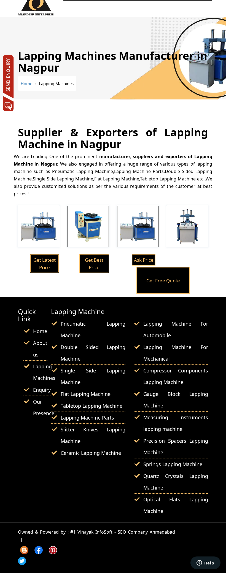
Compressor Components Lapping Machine (175, 376)
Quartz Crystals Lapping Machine (175, 482)
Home (26, 83)
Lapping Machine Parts (87, 417)
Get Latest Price (44, 264)
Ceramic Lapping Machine (91, 453)
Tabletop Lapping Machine (91, 405)
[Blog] (24, 552)
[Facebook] (38, 552)
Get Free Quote (163, 280)
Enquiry (42, 389)
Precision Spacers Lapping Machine (175, 446)
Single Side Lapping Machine (93, 376)
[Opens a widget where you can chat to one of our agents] (205, 563)
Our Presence (43, 407)
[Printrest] (53, 552)
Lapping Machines (44, 372)
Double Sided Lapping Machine (93, 353)
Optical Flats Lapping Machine (175, 505)
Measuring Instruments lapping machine (175, 423)
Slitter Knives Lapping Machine (93, 435)
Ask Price (144, 260)
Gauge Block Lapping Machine (175, 400)
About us (40, 349)
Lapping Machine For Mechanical (175, 353)
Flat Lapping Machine (86, 394)
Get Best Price (94, 264)
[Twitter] (22, 563)
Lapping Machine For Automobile (175, 329)
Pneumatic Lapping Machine (93, 329)
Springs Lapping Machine (172, 464)
